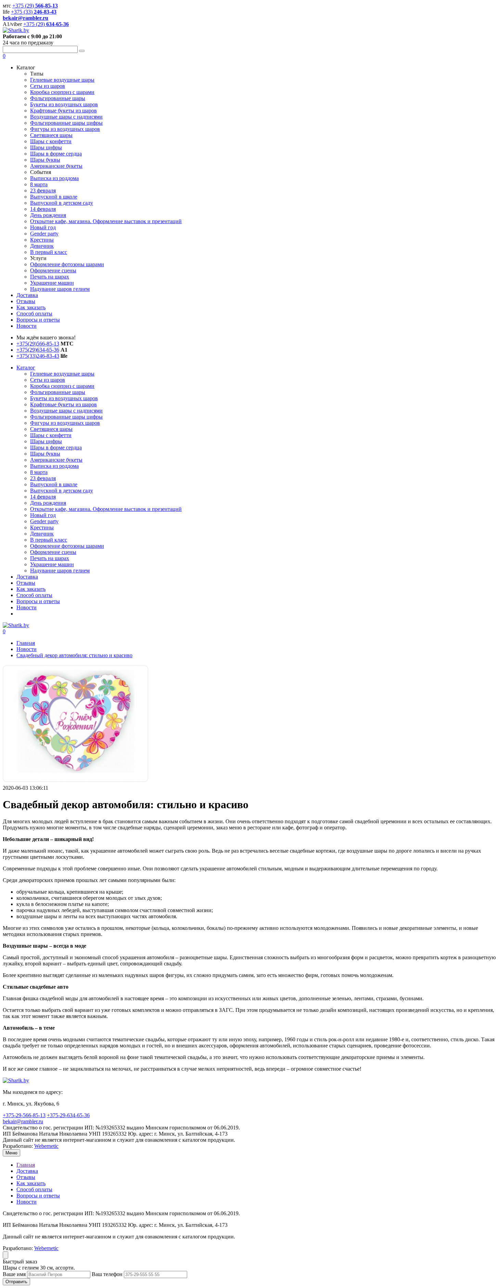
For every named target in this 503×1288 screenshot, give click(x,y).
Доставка (27, 577)
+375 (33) (33, 12)
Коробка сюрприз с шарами (62, 386)
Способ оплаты (34, 595)
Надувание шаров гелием (60, 570)
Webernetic (46, 1146)
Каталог (25, 367)
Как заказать (31, 589)
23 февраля (43, 478)
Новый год (43, 515)
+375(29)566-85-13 (37, 344)
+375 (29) (35, 6)
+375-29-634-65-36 (68, 1115)
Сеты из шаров (47, 380)
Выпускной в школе (53, 484)
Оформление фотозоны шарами (67, 546)
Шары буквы (45, 454)
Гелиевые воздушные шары (62, 374)
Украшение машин (52, 564)
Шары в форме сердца (56, 447)
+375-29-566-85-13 (24, 1115)
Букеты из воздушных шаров (64, 398)
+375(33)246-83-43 (37, 356)
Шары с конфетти (51, 435)
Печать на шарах (49, 558)
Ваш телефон (108, 1274)
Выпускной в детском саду (61, 490)
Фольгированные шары (57, 392)
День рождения (48, 503)
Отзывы (25, 583)
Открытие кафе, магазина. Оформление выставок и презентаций (106, 509)
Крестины (42, 527)
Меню (11, 1152)
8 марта (39, 472)
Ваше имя (15, 1274)
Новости (26, 607)
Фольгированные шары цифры (66, 417)
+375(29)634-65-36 (37, 350)
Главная (25, 643)
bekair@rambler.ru (23, 1121)
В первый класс (48, 540)
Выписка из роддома (54, 466)
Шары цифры (46, 441)
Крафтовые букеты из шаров (63, 404)
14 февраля (43, 497)
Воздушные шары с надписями (66, 410)
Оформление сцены (53, 552)
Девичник (42, 534)
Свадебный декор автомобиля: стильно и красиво (74, 655)
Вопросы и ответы (38, 601)
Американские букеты (56, 460)
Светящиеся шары (51, 429)
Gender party (44, 521)
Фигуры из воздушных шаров (65, 423)
